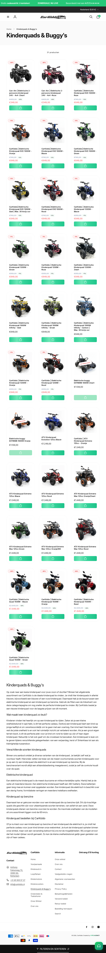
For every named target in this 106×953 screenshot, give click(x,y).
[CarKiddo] (16, 853)
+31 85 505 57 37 (17, 880)
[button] (8, 17)
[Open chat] (99, 946)
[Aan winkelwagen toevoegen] (20, 107)
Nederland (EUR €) (88, 9)
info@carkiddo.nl (17, 884)
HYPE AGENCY (95, 935)
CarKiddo (80, 935)
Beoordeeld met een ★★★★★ (65, 3)
